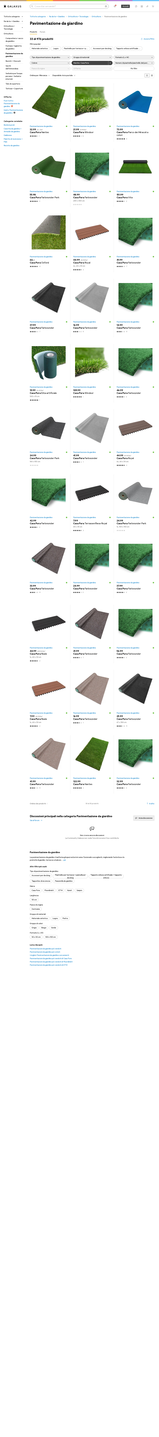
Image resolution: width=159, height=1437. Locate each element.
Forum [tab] (42, 32)
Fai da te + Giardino (11, 21)
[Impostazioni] (115, 6)
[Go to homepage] (12, 6)
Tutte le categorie (12, 16)
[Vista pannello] (147, 75)
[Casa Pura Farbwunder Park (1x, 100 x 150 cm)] (135, 503)
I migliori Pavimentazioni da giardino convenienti (49, 955)
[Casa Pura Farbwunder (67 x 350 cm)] (135, 699)
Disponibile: (57, 75)
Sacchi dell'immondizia (12, 67)
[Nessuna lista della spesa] (147, 6)
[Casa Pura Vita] (135, 178)
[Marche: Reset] (110, 63)
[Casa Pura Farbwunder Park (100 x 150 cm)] (48, 438)
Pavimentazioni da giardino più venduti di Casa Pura (51, 958)
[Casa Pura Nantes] (48, 112)
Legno (56, 48)
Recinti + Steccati (13, 61)
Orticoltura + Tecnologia (9, 27)
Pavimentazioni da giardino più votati (45, 952)
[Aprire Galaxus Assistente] (136, 6)
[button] (67, 126)
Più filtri (134, 68)
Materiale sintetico (40, 48)
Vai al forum (34, 820)
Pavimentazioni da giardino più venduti (45, 949)
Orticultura (8, 34)
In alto (151, 803)
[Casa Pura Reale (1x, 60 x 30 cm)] (48, 634)
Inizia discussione (145, 818)
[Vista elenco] (151, 75)
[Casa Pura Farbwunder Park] (48, 178)
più (65, 860)
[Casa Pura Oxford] (48, 243)
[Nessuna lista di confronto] (142, 6)
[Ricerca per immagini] (106, 6)
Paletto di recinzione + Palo (13, 140)
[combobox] (44, 75)
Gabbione (8, 135)
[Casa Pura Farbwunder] (135, 243)
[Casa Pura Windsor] (92, 112)
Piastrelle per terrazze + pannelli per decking (77, 48)
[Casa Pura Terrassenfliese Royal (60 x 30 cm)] (92, 503)
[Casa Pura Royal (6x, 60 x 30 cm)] (92, 243)
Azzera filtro (149, 39)
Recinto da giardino (11, 145)
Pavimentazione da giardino (14, 54)
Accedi (125, 6)
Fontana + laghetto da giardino (14, 47)
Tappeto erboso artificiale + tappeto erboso (129, 48)
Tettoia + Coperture (14, 88)
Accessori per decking (102, 48)
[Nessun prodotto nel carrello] (153, 6)
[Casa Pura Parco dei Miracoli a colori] (135, 112)
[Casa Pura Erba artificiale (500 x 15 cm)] (48, 373)
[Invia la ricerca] (32, 6)
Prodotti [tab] (33, 32)
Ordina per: (34, 75)
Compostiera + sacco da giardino (14, 39)
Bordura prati (9, 125)
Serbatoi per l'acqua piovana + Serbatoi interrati (14, 76)
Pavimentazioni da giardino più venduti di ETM (48, 965)
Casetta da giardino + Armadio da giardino (12, 130)
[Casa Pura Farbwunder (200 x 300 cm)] (92, 178)
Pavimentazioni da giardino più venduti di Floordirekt (51, 962)
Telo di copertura (13, 84)
